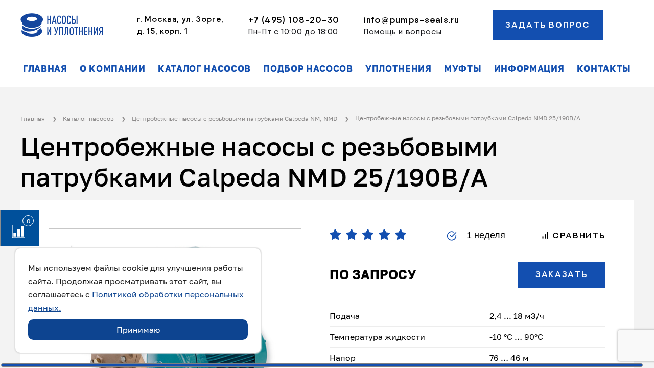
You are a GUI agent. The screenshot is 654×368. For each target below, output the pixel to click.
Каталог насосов (204, 68)
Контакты (604, 68)
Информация (529, 68)
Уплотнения (398, 68)
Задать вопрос (547, 25)
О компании (113, 68)
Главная (45, 68)
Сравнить (577, 236)
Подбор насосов (308, 68)
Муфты (462, 68)
